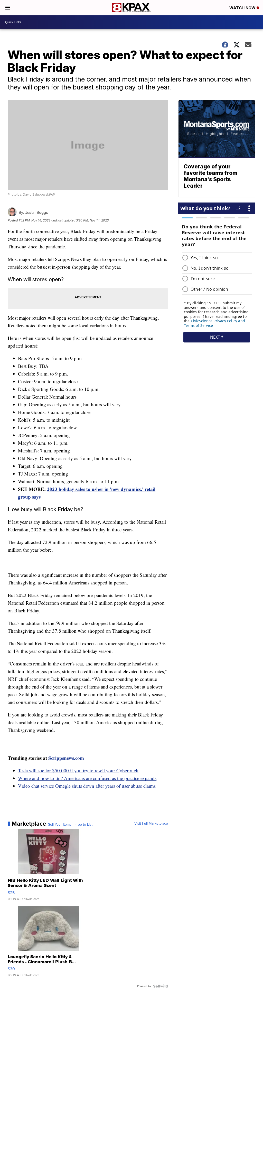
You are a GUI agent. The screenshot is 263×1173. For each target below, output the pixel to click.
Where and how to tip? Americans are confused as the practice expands (87, 778)
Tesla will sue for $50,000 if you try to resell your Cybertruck (78, 770)
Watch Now (243, 7)
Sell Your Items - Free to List (70, 824)
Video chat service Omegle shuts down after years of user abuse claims (87, 786)
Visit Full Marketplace (151, 823)
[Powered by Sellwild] (160, 986)
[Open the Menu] (8, 7)
